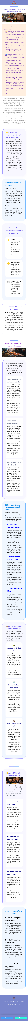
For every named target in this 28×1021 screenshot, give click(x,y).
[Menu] (2, 2)
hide (10, 26)
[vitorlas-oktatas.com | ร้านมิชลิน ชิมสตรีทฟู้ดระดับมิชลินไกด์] (14, 2)
